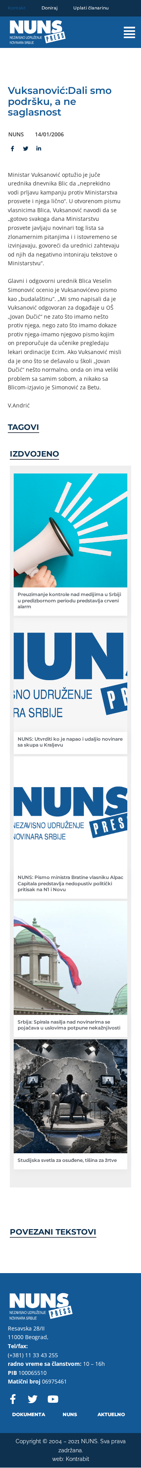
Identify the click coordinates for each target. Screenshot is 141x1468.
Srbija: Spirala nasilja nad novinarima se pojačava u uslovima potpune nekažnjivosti (69, 1025)
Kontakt (17, 8)
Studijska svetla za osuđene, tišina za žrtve (67, 1160)
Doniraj (50, 8)
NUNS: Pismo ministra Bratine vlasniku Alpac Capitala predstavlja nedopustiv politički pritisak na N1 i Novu (70, 883)
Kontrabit (77, 1459)
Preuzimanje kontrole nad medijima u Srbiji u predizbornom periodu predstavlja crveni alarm (69, 600)
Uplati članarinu (90, 8)
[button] (123, 32)
